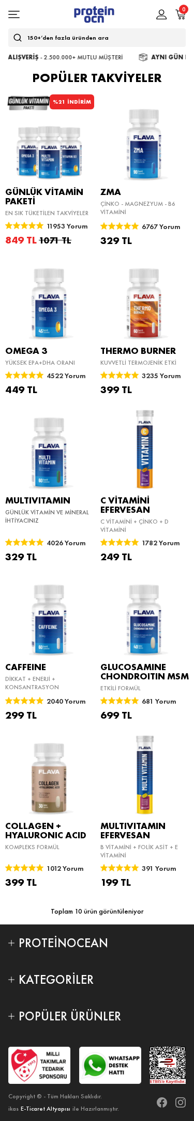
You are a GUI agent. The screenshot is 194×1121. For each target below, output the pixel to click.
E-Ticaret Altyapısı (45, 1108)
